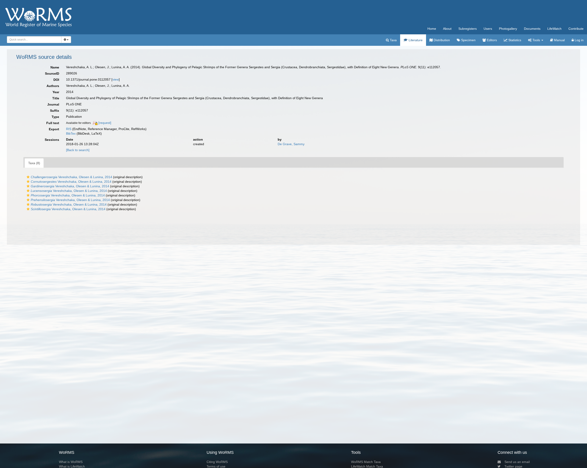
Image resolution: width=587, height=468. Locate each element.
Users (488, 28)
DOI (56, 80)
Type (55, 117)
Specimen (468, 40)
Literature (415, 40)
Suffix (54, 110)
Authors (53, 86)
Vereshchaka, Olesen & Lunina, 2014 (71, 177)
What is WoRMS (71, 462)
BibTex (71, 133)
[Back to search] (77, 150)
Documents (532, 28)
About (447, 28)
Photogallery (508, 28)
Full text (52, 123)
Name (54, 67)
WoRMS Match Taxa (366, 462)
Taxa (393, 40)
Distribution (441, 40)
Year (56, 92)
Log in (579, 40)
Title (55, 98)
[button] (28, 177)
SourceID (52, 73)
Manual (559, 40)
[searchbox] (33, 39)
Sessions (52, 139)
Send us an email (517, 462)
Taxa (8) (34, 163)
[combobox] (34, 39)
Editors (491, 40)
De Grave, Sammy (291, 144)
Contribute (576, 28)
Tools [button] (536, 40)
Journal (53, 104)
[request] (104, 123)
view (115, 79)
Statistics (514, 40)
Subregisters (467, 28)
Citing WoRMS (217, 462)
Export (54, 129)
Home (431, 28)
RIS (68, 129)
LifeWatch (554, 28)
